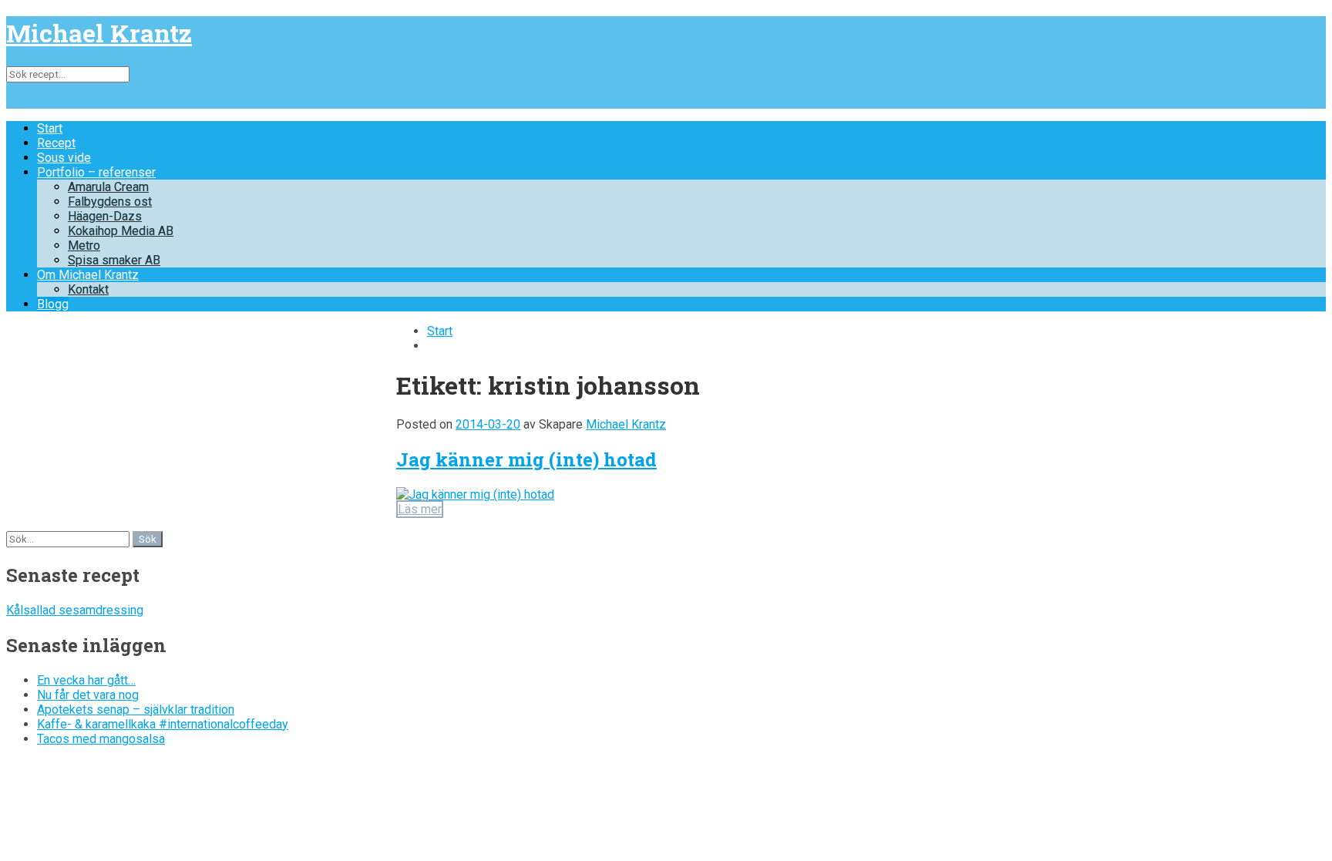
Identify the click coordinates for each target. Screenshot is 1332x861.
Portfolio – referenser (96, 172)
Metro (84, 245)
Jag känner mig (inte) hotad (526, 459)
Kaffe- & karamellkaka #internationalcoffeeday (162, 724)
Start (49, 128)
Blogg (53, 304)
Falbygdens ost (110, 201)
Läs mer (420, 509)
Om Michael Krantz (88, 274)
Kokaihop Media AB (120, 231)
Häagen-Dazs (105, 216)
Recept (56, 143)
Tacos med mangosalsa (101, 739)
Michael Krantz (99, 32)
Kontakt (88, 289)
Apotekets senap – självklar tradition (135, 709)
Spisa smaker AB (114, 260)
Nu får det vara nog (88, 695)
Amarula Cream (108, 187)
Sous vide (64, 157)
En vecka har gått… (86, 680)
